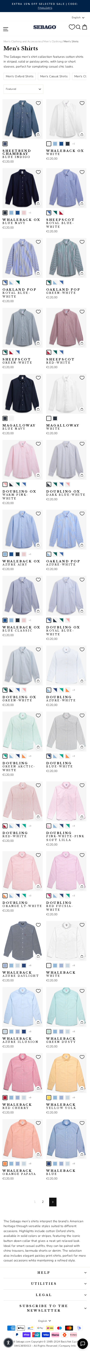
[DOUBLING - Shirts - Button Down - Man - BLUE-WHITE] (55, 690)
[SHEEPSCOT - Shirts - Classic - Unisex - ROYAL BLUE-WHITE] (48, 212)
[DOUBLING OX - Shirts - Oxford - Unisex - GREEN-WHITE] (17, 484)
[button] (8, 1343)
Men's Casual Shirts (54, 76)
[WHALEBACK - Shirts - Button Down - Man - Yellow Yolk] (48, 1097)
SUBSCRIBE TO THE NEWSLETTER (43, 1308)
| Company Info (67, 1345)
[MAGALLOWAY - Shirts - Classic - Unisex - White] (11, 418)
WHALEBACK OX (65, 152)
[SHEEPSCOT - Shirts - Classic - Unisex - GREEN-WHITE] (55, 212)
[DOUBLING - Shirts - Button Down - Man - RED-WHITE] (5, 825)
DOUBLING (61, 699)
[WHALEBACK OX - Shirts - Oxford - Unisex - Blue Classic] (61, 143)
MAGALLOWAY (19, 427)
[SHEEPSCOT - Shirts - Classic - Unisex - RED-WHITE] (61, 212)
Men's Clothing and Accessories (23, 41)
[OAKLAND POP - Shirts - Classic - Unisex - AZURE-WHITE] (11, 282)
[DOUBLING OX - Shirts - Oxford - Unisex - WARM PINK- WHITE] (5, 484)
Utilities (44, 1284)
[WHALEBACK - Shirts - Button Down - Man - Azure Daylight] (5, 965)
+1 (73, 143)
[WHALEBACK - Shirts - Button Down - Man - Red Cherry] (5, 1097)
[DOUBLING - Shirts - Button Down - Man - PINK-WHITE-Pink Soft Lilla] (48, 825)
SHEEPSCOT (60, 223)
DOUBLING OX (20, 495)
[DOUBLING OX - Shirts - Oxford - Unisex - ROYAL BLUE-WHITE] (23, 484)
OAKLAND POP (20, 293)
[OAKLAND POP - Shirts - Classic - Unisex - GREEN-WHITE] (17, 282)
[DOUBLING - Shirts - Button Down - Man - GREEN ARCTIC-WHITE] (61, 690)
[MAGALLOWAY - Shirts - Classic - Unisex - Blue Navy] (5, 418)
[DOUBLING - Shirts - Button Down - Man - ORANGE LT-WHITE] (67, 690)
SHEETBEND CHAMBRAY (17, 154)
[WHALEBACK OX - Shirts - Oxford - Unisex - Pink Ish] (23, 212)
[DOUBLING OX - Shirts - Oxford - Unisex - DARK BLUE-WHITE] (11, 484)
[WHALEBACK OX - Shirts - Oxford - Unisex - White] (48, 143)
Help (44, 1273)
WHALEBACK (21, 974)
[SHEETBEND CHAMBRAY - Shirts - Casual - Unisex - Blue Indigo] (5, 143)
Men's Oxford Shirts (19, 76)
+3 (73, 690)
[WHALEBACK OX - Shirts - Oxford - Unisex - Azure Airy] (55, 143)
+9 (30, 965)
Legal (44, 1295)
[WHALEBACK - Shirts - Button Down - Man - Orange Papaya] (5, 1163)
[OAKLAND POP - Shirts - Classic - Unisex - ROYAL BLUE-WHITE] (5, 282)
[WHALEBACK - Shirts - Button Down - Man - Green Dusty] (48, 1031)
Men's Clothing (53, 41)
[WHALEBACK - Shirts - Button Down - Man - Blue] (23, 965)
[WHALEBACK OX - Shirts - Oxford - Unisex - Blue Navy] (67, 143)
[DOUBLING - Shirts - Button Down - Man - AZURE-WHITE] (48, 690)
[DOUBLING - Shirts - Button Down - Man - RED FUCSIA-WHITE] (48, 895)
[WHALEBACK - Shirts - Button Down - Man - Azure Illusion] (17, 965)
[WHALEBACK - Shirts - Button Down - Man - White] (48, 965)
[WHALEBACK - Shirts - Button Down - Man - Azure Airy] (11, 965)
